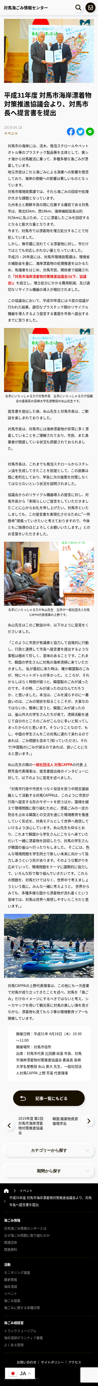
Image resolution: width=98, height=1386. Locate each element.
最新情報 (10, 1279)
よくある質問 (14, 1344)
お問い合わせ (26, 1362)
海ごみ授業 (12, 1300)
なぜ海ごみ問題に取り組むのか (27, 1235)
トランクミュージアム (20, 1330)
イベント (11, 133)
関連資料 (10, 1249)
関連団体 (10, 1242)
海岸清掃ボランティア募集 (23, 1337)
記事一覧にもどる (51, 1098)
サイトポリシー (52, 1362)
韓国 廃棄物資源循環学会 (65, 1121)
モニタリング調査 (17, 1272)
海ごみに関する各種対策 (22, 1307)
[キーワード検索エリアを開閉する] (78, 8)
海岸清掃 (10, 1286)
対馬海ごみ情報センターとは (25, 1228)
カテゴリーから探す (49, 1150)
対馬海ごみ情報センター (26, 7)
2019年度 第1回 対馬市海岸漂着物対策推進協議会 (30, 1125)
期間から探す (49, 1171)
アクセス (74, 1362)
